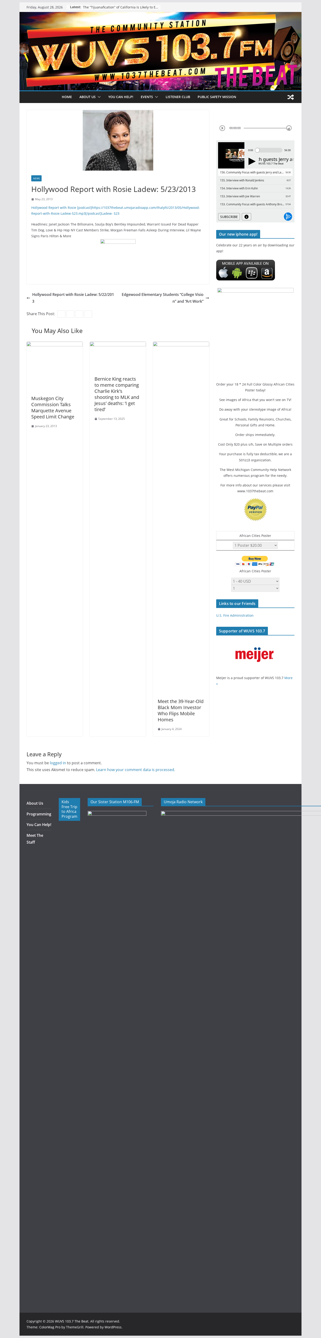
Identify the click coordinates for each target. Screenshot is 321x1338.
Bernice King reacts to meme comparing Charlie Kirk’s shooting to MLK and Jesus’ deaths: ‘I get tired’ (116, 394)
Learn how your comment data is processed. (135, 769)
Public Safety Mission (217, 97)
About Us (35, 803)
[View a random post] (290, 97)
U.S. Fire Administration (235, 615)
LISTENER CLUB (178, 97)
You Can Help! (120, 97)
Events (147, 97)
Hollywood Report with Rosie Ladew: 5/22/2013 (73, 298)
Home (67, 97)
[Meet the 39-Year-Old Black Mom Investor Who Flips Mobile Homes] (181, 345)
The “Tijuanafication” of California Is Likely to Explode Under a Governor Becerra (121, 7)
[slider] (289, 128)
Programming (39, 814)
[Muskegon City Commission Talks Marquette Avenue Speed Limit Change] (55, 345)
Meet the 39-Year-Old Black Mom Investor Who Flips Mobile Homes (181, 710)
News (36, 178)
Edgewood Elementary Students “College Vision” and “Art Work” (163, 298)
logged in (58, 762)
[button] (98, 97)
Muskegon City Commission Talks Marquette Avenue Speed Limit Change (52, 407)
